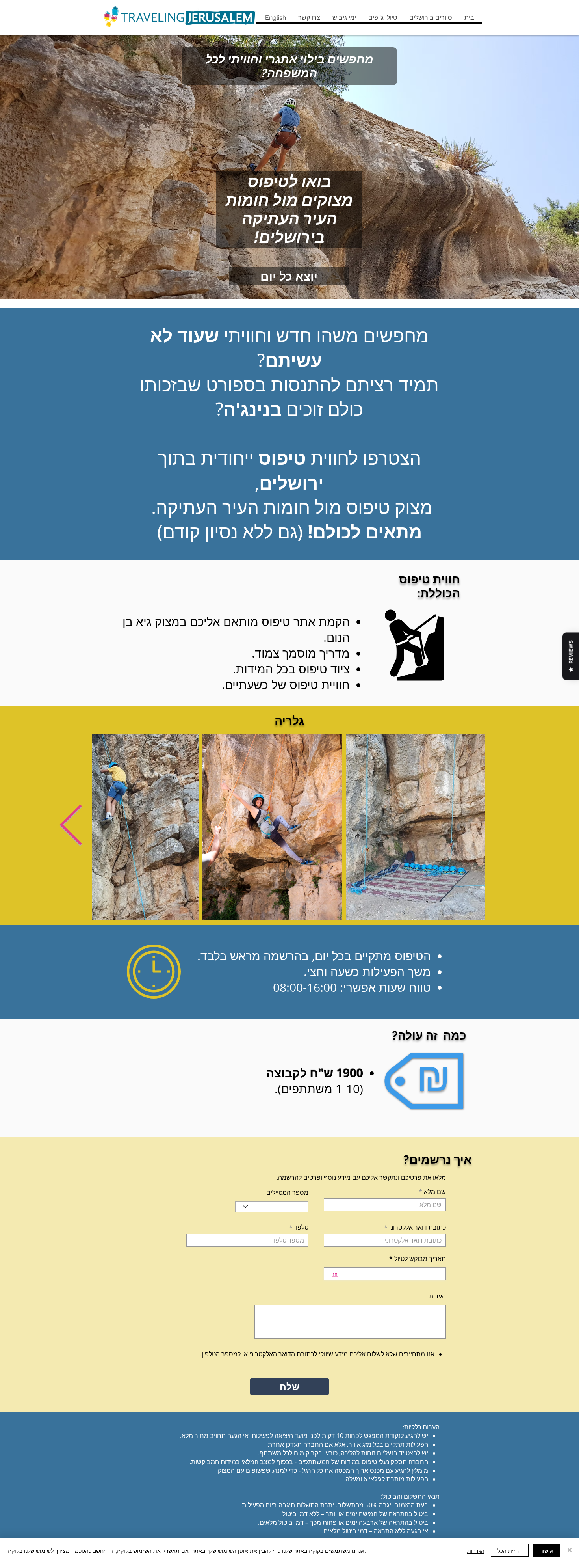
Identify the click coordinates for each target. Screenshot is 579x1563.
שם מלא (435, 1192)
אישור (546, 1550)
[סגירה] (569, 1550)
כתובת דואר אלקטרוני (417, 1227)
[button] (430, 17)
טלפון (301, 1227)
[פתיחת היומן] (335, 1274)
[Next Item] (71, 827)
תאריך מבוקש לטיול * (413, 1259)
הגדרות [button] (475, 1550)
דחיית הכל (509, 1550)
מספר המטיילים (287, 1192)
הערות (437, 1296)
